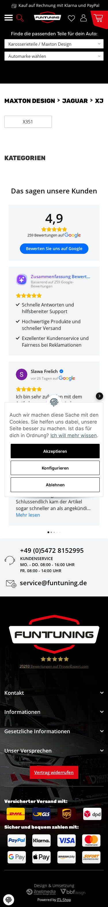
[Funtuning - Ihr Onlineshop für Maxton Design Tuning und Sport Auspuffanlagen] (47, 17)
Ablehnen (55, 484)
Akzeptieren (55, 451)
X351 (28, 122)
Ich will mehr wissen (73, 435)
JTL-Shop (64, 899)
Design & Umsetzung (54, 885)
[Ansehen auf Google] (21, 374)
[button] (20, 17)
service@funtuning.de (53, 583)
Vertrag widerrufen (54, 772)
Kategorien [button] (25, 158)
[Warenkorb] (97, 17)
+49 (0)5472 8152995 (52, 551)
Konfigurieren (55, 467)
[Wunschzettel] (72, 17)
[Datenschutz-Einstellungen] (8, 900)
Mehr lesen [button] (28, 515)
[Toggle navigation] (8, 17)
